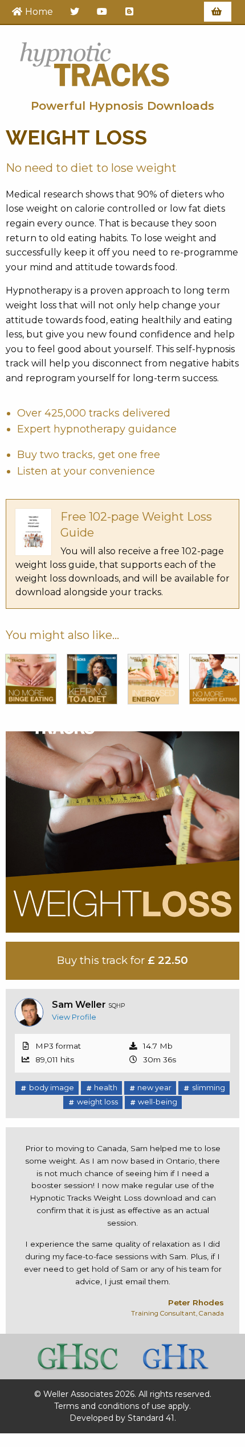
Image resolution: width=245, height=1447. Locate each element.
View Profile (74, 1017)
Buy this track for (122, 960)
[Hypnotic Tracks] (94, 60)
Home (38, 11)
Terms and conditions (96, 1406)
